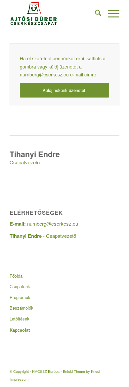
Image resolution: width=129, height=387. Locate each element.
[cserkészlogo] (53, 13)
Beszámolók (21, 308)
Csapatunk (20, 286)
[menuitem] (94, 13)
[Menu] (110, 13)
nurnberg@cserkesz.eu (44, 74)
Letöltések (19, 319)
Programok (20, 297)
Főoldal (16, 276)
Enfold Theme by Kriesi (81, 371)
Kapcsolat (20, 330)
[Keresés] (94, 13)
